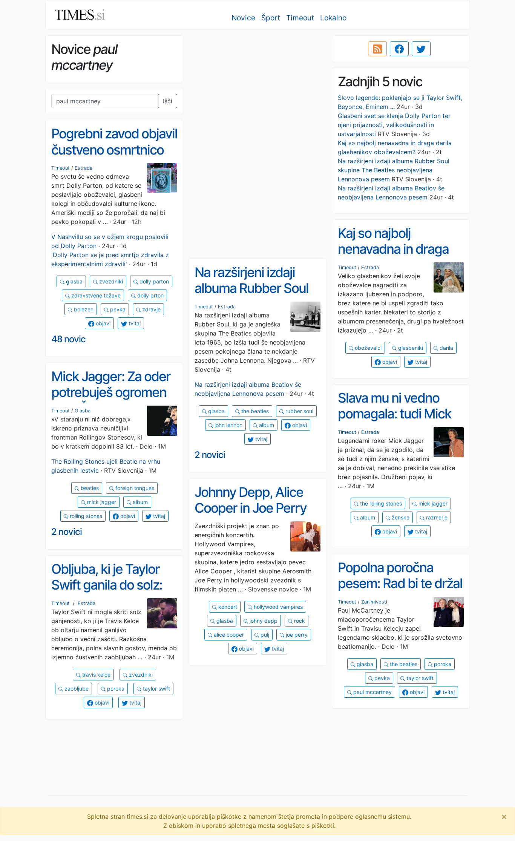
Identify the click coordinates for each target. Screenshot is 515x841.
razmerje (436, 517)
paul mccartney (372, 692)
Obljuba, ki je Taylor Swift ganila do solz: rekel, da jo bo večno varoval (108, 593)
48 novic (68, 339)
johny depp (262, 620)
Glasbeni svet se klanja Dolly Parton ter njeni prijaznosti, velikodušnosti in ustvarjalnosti (394, 125)
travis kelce (95, 674)
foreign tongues (134, 488)
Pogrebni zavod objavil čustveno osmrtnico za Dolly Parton (114, 149)
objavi (102, 323)
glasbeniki (410, 348)
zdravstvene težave (95, 295)
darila (445, 348)
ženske (399, 517)
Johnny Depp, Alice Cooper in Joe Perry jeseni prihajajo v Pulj (252, 508)
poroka (441, 664)
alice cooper (228, 634)
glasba (73, 281)
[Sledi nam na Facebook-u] (399, 49)
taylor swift (419, 678)
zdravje (151, 309)
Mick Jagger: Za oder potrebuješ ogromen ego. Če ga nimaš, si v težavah (112, 400)
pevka (117, 309)
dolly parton (153, 281)
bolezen (82, 309)
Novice (243, 17)
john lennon (227, 425)
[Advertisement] (257, 88)
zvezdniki (110, 281)
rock (299, 620)
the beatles (254, 411)
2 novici (210, 454)
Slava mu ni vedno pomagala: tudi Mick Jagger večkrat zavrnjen (394, 422)
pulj (264, 634)
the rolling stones (380, 503)
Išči (167, 101)
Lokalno (333, 17)
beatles (89, 488)
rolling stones (85, 516)
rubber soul (298, 411)
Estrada (83, 168)
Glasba (82, 411)
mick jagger (101, 502)
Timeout (300, 17)
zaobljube (76, 688)
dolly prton (150, 295)
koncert (227, 607)
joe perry (296, 634)
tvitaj (134, 323)
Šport (270, 17)
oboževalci (367, 348)
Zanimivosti (374, 602)
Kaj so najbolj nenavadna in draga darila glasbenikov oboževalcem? (393, 257)
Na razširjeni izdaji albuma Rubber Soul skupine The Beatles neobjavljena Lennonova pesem (393, 170)
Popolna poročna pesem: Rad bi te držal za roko (400, 583)
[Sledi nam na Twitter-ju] (421, 49)
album (266, 425)
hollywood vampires (277, 607)
